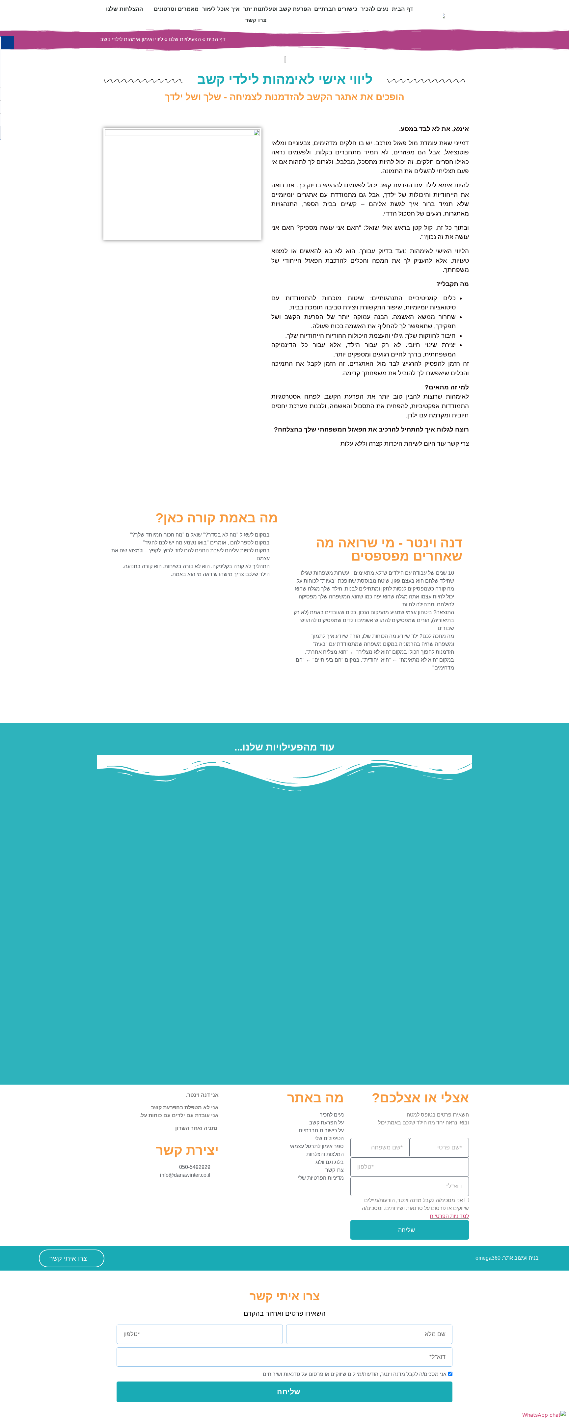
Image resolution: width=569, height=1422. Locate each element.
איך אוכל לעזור (221, 9)
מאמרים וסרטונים (176, 9)
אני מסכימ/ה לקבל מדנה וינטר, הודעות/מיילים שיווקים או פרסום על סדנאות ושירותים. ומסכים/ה (415, 1208)
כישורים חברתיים (335, 9)
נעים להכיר (375, 9)
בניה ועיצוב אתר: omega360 (507, 1258)
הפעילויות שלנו (185, 39)
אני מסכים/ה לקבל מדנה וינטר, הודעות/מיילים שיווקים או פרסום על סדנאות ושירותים (355, 1374)
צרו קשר (255, 20)
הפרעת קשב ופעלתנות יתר (277, 9)
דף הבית (402, 9)
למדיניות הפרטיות (449, 1216)
